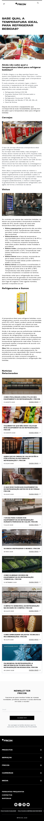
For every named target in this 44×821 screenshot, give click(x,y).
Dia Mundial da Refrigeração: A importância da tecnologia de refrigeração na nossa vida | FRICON (21, 665)
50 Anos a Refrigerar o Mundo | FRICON (22, 548)
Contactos (7, 795)
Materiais (6, 798)
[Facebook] (15, 804)
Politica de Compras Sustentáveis (30, 810)
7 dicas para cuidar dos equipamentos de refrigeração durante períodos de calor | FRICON (21, 520)
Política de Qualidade (8, 810)
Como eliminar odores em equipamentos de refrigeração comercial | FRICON (19, 577)
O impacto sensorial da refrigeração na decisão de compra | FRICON (21, 607)
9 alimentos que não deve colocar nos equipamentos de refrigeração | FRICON (21, 428)
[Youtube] (28, 804)
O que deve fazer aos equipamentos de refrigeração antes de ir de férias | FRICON (22, 489)
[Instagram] (20, 804)
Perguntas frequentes (13, 791)
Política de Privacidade (28, 726)
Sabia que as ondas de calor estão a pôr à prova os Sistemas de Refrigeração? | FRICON (21, 458)
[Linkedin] (24, 804)
